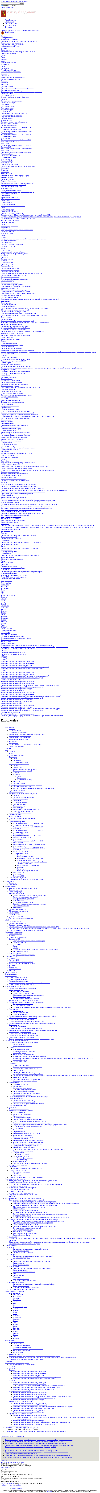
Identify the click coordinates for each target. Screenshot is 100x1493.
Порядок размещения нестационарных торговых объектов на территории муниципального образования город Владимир (41, 368)
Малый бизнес (9, 22)
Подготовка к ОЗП (7, 404)
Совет (3, 207)
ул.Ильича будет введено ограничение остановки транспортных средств (41, 1149)
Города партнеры (6, 581)
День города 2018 (6, 150)
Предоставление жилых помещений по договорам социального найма (24, 308)
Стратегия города (10, 25)
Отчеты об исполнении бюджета (12, 345)
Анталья (3, 623)
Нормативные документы (9, 226)
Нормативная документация (10, 712)
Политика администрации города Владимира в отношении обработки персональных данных (32, 716)
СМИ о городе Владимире (9, 164)
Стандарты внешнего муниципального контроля (17, 230)
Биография (4, 170)
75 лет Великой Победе (8, 157)
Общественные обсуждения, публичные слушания (18, 218)
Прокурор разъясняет (8, 306)
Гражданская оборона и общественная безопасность (18, 293)
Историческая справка (8, 62)
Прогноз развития (7, 337)
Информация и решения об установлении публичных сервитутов (23, 488)
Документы (8, 27)
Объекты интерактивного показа (12, 559)
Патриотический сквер (8, 53)
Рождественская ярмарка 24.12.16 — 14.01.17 (16, 140)
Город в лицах (5, 68)
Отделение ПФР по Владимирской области (15, 328)
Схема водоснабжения (8, 430)
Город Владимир (10, 20)
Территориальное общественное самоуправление (17, 88)
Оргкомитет (5, 104)
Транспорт (4, 398)
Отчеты (3, 237)
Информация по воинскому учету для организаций (18, 463)
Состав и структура (7, 179)
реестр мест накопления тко (10, 406)
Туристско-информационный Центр (13, 568)
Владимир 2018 (6, 147)
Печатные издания (7, 118)
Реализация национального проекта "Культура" (16, 688)
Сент (2, 593)
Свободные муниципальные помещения (14, 384)
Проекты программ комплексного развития (15, 435)
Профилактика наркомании (10, 268)
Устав (2, 61)
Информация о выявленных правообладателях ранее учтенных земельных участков (29, 504)
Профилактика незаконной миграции (13, 275)
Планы (3, 235)
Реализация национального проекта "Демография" (18, 683)
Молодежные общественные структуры (14, 575)
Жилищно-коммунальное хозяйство (13, 402)
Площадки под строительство (11, 391)
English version (5, 1)
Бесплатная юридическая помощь (12, 324)
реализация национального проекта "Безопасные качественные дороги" (25, 667)
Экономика (4, 355)
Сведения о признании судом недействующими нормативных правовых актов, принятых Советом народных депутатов (41, 217)
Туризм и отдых (6, 553)
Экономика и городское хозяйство (18, 30)
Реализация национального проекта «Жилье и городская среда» (22, 710)
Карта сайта (12, 1462)
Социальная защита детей (9, 544)
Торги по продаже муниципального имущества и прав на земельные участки (26, 645)
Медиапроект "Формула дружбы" (12, 117)
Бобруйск (4, 616)
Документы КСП (6, 227)
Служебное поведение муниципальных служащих (17, 192)
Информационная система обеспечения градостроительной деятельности (25, 506)
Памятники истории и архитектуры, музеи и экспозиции (20, 555)
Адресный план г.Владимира (10, 518)
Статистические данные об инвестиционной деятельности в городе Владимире (27, 470)
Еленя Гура (4, 604)
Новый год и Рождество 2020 (10, 155)
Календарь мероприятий (9, 537)
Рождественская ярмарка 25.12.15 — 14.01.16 (16, 134)
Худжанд (4, 627)
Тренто (3, 590)
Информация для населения (10, 277)
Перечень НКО (6, 75)
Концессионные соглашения (10, 427)
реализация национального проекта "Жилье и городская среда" (22, 668)
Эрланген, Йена (6, 583)
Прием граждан (6, 303)
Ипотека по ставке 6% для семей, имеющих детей (17, 321)
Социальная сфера (7, 531)
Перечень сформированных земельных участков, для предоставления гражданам (28, 500)
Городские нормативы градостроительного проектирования (21, 510)
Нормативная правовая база (10, 90)
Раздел (14, 5)
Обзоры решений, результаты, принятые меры (16, 286)
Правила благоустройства (9, 522)
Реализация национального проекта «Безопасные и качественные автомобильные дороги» (31, 709)
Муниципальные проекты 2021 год (12, 679)
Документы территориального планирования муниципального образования (26, 508)
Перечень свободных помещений (12, 393)
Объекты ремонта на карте (10, 409)
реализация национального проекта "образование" (18, 672)
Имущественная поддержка (10, 386)
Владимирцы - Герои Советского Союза (30, 858)
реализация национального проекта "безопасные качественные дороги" (25, 676)
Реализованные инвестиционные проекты (15, 473)
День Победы (9, 32)
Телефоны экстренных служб (10, 297)
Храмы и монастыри (8, 557)
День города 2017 (6, 143)
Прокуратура (5, 301)
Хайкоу (3, 609)
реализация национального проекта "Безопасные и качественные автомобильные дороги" (31, 696)
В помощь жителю (7, 421)
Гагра (2, 625)
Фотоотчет (4, 82)
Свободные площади (8, 389)
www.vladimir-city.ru (7, 1467)
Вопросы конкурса (7, 110)
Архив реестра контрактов (9, 640)
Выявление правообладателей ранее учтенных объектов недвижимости (25, 322)
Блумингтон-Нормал (8, 595)
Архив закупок (6, 641)
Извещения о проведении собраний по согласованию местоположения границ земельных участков (34, 490)
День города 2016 (6, 138)
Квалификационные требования (11, 186)
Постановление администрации (11, 101)
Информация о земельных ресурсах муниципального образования (23, 492)
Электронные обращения (9, 288)
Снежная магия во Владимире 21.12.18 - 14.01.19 (17, 152)
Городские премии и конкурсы (11, 538)
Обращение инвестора (8, 477)
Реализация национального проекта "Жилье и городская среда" (22, 687)
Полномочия (5, 172)
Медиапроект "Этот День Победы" (12, 45)
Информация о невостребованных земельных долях (18, 499)
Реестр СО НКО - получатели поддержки (14, 254)
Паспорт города (6, 363)
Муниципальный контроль (10, 450)
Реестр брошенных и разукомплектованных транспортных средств (23, 331)
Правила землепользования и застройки (14, 511)
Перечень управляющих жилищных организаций (17, 413)
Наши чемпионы (6, 550)
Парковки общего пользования (11, 441)
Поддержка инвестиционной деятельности (15, 480)
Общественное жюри (8, 106)
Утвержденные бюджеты (9, 343)
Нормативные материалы (9, 457)
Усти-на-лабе (5, 606)
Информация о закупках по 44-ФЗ (12, 636)
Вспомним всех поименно (9, 39)
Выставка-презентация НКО (10, 79)
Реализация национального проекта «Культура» (17, 707)
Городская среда (6, 407)
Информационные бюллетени (11, 295)
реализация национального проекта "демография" (17, 674)
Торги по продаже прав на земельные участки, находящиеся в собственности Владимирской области (34, 647)
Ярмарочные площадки (8, 370)
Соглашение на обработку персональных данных (17, 714)
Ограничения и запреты (9, 193)
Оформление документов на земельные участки (17, 493)
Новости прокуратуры (8, 305)
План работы (5, 461)
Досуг (3, 561)
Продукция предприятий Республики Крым (15, 371)
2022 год (4, 670)
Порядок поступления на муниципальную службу (17, 183)
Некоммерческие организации (11, 72)
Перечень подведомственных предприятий (15, 411)
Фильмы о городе (6, 120)
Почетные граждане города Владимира (14, 122)
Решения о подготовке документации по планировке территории (22, 513)
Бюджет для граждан (8, 353)
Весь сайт (6, 5)
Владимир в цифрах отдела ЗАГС (28, 871)
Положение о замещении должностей (13, 185)
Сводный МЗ (5, 633)
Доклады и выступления (9, 241)
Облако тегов (19, 1436)
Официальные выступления (10, 199)
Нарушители (34, 30)
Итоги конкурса (6, 111)
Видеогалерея (5, 50)
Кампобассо (5, 588)
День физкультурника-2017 (10, 141)
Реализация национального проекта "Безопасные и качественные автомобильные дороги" (31, 685)
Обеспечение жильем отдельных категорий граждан (18, 313)
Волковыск (4, 618)
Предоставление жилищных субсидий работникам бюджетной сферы (24, 315)
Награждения (5, 195)
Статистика (20, 1462)
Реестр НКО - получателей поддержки (13, 577)
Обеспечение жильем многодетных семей (15, 310)
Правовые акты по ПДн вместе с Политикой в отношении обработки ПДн (26, 215)
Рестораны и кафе (7, 562)
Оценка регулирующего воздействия (13, 373)
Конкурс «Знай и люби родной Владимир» (15, 97)
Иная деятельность (7, 242)
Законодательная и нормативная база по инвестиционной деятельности (25, 466)
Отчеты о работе (6, 202)
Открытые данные (7, 262)
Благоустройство (6, 443)
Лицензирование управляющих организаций (16, 432)
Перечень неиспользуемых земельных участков (16, 395)
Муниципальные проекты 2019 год (12, 703)
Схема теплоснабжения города (11, 428)
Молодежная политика (8, 569)
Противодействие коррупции (10, 271)
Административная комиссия (10, 400)
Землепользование (7, 495)
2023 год (4, 659)
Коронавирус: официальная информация (14, 279)
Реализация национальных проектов (13, 652)
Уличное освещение (7, 446)
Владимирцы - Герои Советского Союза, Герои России (19, 41)
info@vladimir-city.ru (7, 1483)
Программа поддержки (8, 377)
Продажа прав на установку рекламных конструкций (18, 648)
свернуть (4, 1460)
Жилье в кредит (6, 317)
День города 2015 (6, 133)
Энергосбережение (7, 423)
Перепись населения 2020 (9, 455)
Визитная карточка (7, 177)
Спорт (3, 546)
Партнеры (4, 650)
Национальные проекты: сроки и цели (13, 654)
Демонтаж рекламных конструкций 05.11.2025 (16, 453)
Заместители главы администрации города (15, 176)
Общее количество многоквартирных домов (15, 418)
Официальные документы (9, 197)
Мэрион (3, 599)
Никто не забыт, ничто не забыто (12, 43)
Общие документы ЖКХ (9, 444)
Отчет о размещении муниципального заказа (16, 638)
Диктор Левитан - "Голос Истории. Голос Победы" (18, 52)
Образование (5, 540)
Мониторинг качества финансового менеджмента (17, 350)
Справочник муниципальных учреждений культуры (18, 535)
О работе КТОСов (7, 93)
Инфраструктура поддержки (10, 380)
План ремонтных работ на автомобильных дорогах (18, 448)
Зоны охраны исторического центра (13, 520)
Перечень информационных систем (13, 206)
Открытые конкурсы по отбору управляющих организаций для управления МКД (28, 416)
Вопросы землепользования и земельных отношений (18, 486)
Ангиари (4, 586)
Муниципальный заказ (8, 630)
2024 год (4, 658)
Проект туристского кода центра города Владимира (18, 166)
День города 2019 (6, 154)
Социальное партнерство (9, 397)
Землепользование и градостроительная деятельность (18, 484)
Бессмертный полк (7, 38)
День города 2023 (6, 162)
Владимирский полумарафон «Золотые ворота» (17, 148)
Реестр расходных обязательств (11, 348)
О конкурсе (4, 99)
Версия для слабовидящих (19, 1)
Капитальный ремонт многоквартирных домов (16, 434)
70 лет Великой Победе (8, 70)
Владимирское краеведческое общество (14, 113)
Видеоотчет (5, 84)
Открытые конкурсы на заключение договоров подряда (19, 414)
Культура (4, 533)
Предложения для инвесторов (11, 475)
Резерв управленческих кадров (11, 190)
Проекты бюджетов (7, 346)
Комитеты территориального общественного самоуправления (21, 92)
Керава (3, 600)
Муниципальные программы (10, 339)
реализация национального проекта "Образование (17, 661)
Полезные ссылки (7, 86)
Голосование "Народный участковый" (13, 329)
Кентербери (5, 585)
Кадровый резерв (6, 188)
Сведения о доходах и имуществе (12, 213)
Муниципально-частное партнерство (13, 479)
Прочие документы (7, 231)
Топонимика (5, 524)
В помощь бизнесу (7, 379)
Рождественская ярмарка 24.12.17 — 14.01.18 (16, 145)
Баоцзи (3, 614)
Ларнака (3, 620)
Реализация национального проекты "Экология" (17, 699)
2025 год (4, 656)
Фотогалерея (5, 48)
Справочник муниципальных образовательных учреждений (21, 542)
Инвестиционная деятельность (11, 464)
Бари (2, 592)
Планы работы (6, 200)
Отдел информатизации (25, 1158)
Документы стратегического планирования (15, 335)
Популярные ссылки (8, 1436)
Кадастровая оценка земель (10, 502)
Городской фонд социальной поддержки (14, 326)
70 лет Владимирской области (11, 129)
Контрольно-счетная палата (10, 220)
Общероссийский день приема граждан (14, 290)
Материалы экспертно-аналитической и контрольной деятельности (23, 239)
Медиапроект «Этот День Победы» (28, 865)
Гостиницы (4, 564)
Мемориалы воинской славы (10, 46)
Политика (49, 1491)
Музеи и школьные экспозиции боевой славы (32, 862)
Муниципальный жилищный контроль (14, 437)
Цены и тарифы (6, 420)
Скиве (3, 602)
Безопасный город (7, 266)
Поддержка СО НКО (8, 246)
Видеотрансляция (7, 264)
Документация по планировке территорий (15, 515)
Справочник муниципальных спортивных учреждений (19, 548)
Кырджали (4, 607)
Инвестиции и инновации (9, 357)
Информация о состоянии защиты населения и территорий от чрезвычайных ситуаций (30, 299)
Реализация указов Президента (11, 364)
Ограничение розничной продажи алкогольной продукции (20, 387)
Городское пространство (9, 566)
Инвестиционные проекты (10, 472)
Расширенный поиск (8, 7)
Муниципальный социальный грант (13, 77)
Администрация (6, 173)
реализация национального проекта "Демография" (18, 663)
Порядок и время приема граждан (12, 284)
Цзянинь (4, 611)
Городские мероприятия (9, 125)
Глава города (5, 168)
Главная (3, 30)
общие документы (23, 1154)
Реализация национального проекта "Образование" (18, 681)
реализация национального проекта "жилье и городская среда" (22, 678)
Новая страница (22, 1160)
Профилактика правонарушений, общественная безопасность (21, 273)
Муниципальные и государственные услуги (15, 291)
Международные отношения (10, 579)
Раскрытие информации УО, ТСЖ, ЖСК (14, 425)
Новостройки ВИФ (7, 319)
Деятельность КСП (7, 233)
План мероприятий (7, 108)
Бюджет (3, 341)
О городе (4, 59)
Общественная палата (8, 95)
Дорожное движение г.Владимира (12, 439)
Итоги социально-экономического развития (15, 359)
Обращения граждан (11, 23)
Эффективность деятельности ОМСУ (13, 361)
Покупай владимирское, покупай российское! (16, 366)
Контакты (4, 81)
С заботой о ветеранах (24, 864)
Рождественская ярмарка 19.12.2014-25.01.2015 (16, 131)
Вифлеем (4, 621)
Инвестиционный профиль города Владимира (16, 468)
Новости (4, 36)
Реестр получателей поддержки (11, 382)
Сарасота (4, 597)
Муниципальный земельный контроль (13, 497)
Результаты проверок (8, 204)
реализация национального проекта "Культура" (16, 665)
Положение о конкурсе (8, 103)
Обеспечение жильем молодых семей (13, 312)
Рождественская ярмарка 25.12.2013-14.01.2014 (16, 127)
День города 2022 (6, 161)
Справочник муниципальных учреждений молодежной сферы (21, 572)
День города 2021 (6, 159)
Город (3, 57)
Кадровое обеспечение (8, 181)
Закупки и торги (6, 628)
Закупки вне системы (8, 643)
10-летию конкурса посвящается (11, 115)
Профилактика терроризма (10, 270)
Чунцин (3, 613)
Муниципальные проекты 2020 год (12, 690)
